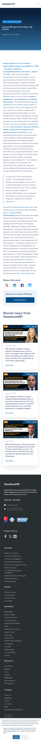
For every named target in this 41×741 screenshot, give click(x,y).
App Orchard (22, 77)
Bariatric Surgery (9, 614)
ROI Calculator (9, 683)
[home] (8, 3)
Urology (7, 655)
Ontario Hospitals (10, 581)
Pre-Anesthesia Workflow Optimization (12, 572)
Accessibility (8, 601)
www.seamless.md (27, 273)
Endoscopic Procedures (12, 623)
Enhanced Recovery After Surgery (15, 576)
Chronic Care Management (12, 559)
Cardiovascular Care (10, 617)
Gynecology (8, 635)
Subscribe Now (20, 300)
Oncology (7, 646)
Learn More (9, 365)
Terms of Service (8, 717)
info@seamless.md (12, 505)
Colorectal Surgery (10, 620)
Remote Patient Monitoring (13, 562)
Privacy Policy (7, 715)
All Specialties (8, 611)
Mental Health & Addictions (13, 641)
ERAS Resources (9, 681)
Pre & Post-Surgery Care (12, 556)
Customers (8, 704)
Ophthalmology (9, 649)
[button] (37, 4)
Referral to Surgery (10, 568)
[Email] (30, 285)
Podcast (7, 675)
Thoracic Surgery (9, 652)
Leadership (7, 698)
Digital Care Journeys (11, 553)
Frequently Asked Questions (13, 709)
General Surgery (9, 632)
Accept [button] (16, 737)
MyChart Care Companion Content (15, 565)
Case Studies (8, 666)
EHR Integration (9, 595)
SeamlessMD (8, 77)
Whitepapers (8, 678)
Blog (5, 707)
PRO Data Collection (11, 578)
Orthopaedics (8, 644)
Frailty (6, 626)
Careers (7, 701)
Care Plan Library (9, 598)
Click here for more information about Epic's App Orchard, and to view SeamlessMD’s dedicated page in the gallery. (20, 210)
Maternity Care (9, 638)
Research (7, 669)
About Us (7, 695)
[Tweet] (7, 285)
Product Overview (10, 592)
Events (6, 672)
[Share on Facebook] (22, 285)
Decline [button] (25, 737)
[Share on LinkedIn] (14, 285)
